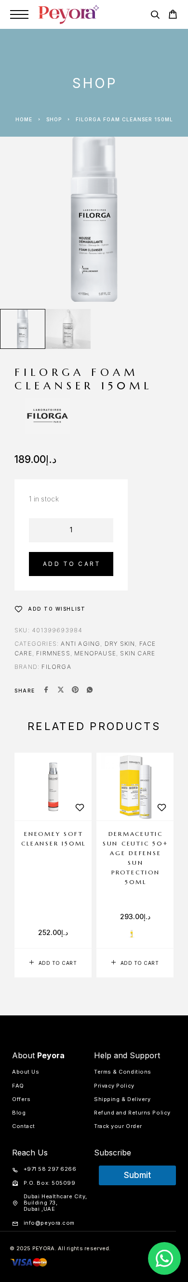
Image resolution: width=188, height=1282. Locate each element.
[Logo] (69, 14)
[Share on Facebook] (46, 690)
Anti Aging (80, 643)
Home (23, 119)
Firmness (53, 653)
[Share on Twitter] (61, 690)
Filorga (56, 666)
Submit (137, 1175)
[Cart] (173, 16)
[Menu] (19, 14)
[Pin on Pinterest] (75, 690)
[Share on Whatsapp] (89, 690)
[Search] (155, 16)
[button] (53, 963)
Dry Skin (120, 643)
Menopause (95, 653)
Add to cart (72, 563)
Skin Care (137, 653)
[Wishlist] (79, 807)
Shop (54, 119)
